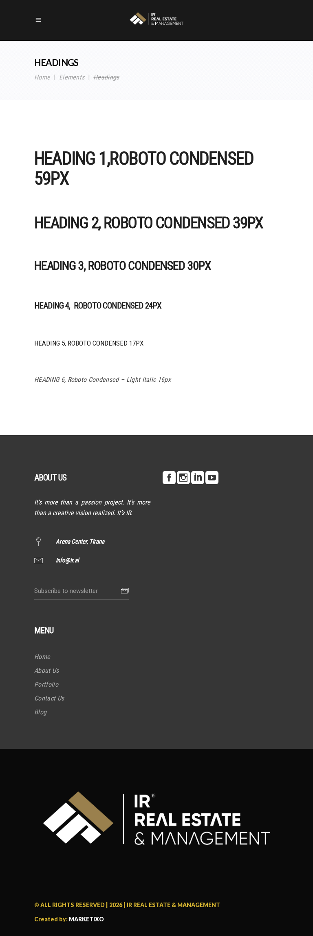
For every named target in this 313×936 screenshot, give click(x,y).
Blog (40, 712)
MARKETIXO (86, 919)
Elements (72, 77)
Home (42, 77)
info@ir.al (67, 560)
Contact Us (49, 698)
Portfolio (46, 684)
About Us (46, 670)
